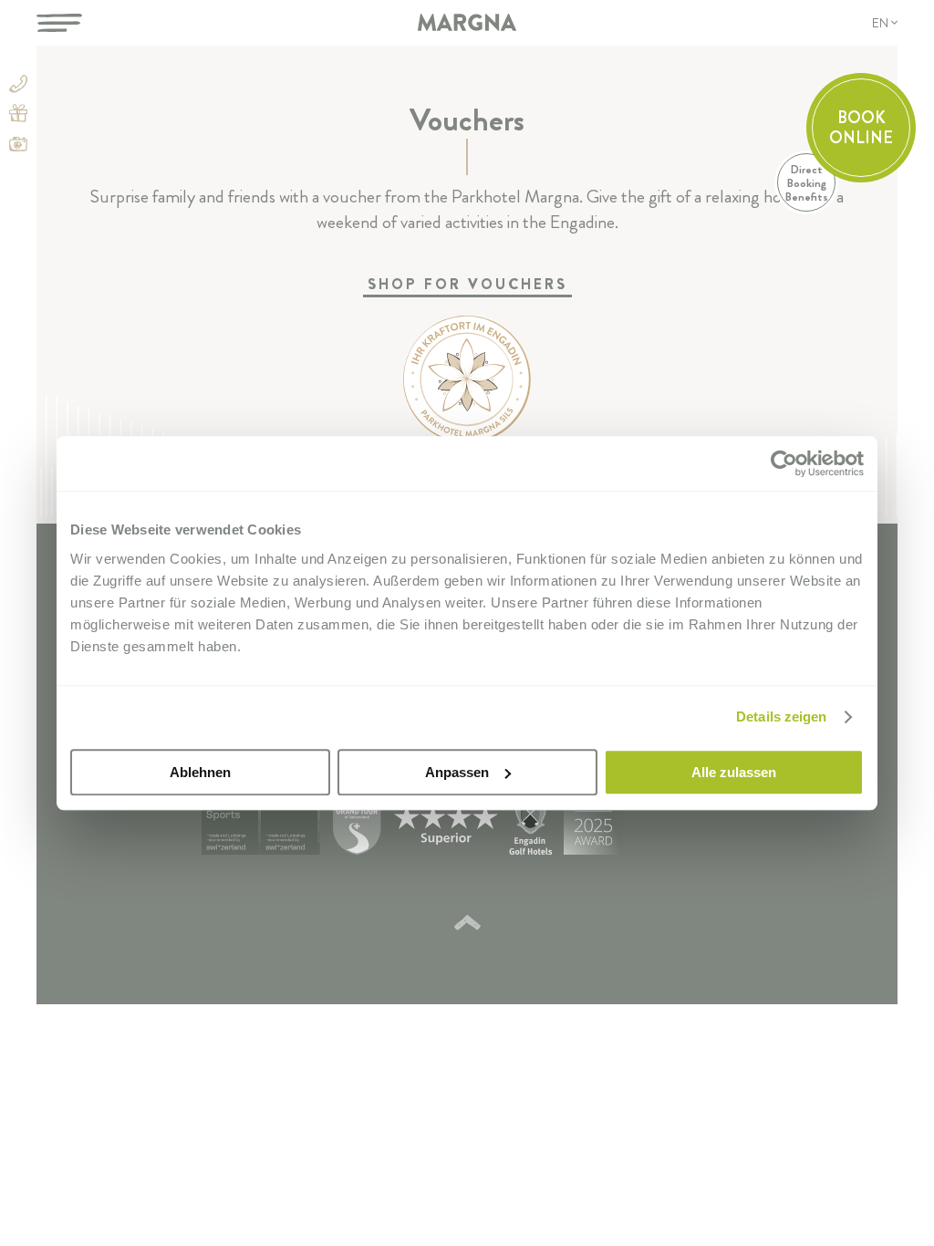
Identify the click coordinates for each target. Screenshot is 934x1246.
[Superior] (446, 827)
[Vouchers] (18, 116)
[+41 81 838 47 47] (18, 87)
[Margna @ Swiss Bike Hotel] (231, 827)
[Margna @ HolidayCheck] (593, 827)
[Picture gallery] (18, 146)
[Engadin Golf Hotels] (531, 827)
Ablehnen (200, 772)
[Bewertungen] (678, 828)
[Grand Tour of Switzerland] (357, 827)
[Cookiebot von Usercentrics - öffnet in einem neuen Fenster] (784, 463)
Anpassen (457, 772)
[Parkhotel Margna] (467, 22)
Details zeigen (781, 716)
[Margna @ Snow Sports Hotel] (290, 827)
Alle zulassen (733, 772)
